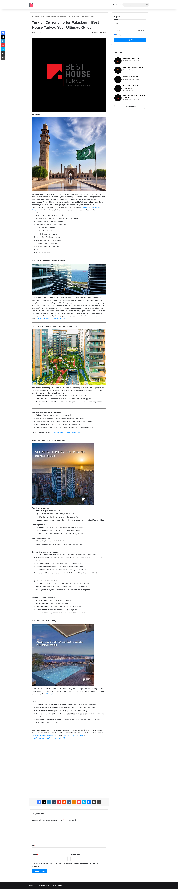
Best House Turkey (50, 694)
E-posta (35, 855)
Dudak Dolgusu (33, 885)
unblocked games (44, 885)
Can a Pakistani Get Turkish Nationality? (52, 319)
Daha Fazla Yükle (130, 106)
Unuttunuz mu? (140, 30)
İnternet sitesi (75, 855)
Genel (42, 16)
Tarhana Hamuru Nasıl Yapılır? (133, 67)
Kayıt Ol (130, 40)
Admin (126, 60)
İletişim (115, 5)
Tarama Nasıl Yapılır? (130, 77)
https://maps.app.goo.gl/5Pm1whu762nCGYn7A (49, 738)
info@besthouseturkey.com (73, 735)
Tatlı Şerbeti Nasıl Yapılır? (132, 58)
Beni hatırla (119, 35)
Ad (33, 846)
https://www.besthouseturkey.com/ (44, 735)
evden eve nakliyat (57, 885)
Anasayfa (36, 16)
